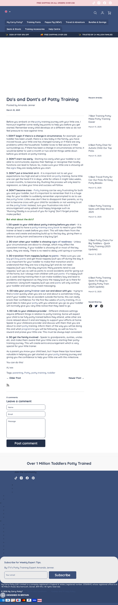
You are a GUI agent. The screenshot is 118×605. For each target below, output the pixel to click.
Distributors (12, 517)
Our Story (11, 510)
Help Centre (54, 29)
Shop (5, 520)
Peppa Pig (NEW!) (53, 22)
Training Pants (34, 22)
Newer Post (75, 377)
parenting (18, 372)
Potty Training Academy (19, 499)
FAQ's (9, 495)
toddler (51, 372)
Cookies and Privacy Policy (63, 591)
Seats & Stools (14, 29)
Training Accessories (35, 29)
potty (38, 121)
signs (13, 167)
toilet (16, 293)
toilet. (21, 199)
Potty (37, 190)
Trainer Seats (13, 542)
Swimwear (11, 549)
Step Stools (12, 545)
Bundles (10, 524)
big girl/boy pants (16, 258)
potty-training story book (45, 227)
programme (28, 328)
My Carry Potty (14, 528)
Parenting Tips (14, 506)
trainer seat (39, 290)
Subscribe (62, 575)
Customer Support (24, 484)
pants (55, 255)
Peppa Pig (11, 531)
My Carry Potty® (15, 22)
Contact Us (20, 492)
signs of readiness (62, 241)
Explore (7, 502)
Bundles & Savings (97, 22)
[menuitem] (15, 22)
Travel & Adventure (75, 22)
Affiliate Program (15, 513)
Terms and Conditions (37, 591)
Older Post (15, 377)
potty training (38, 372)
